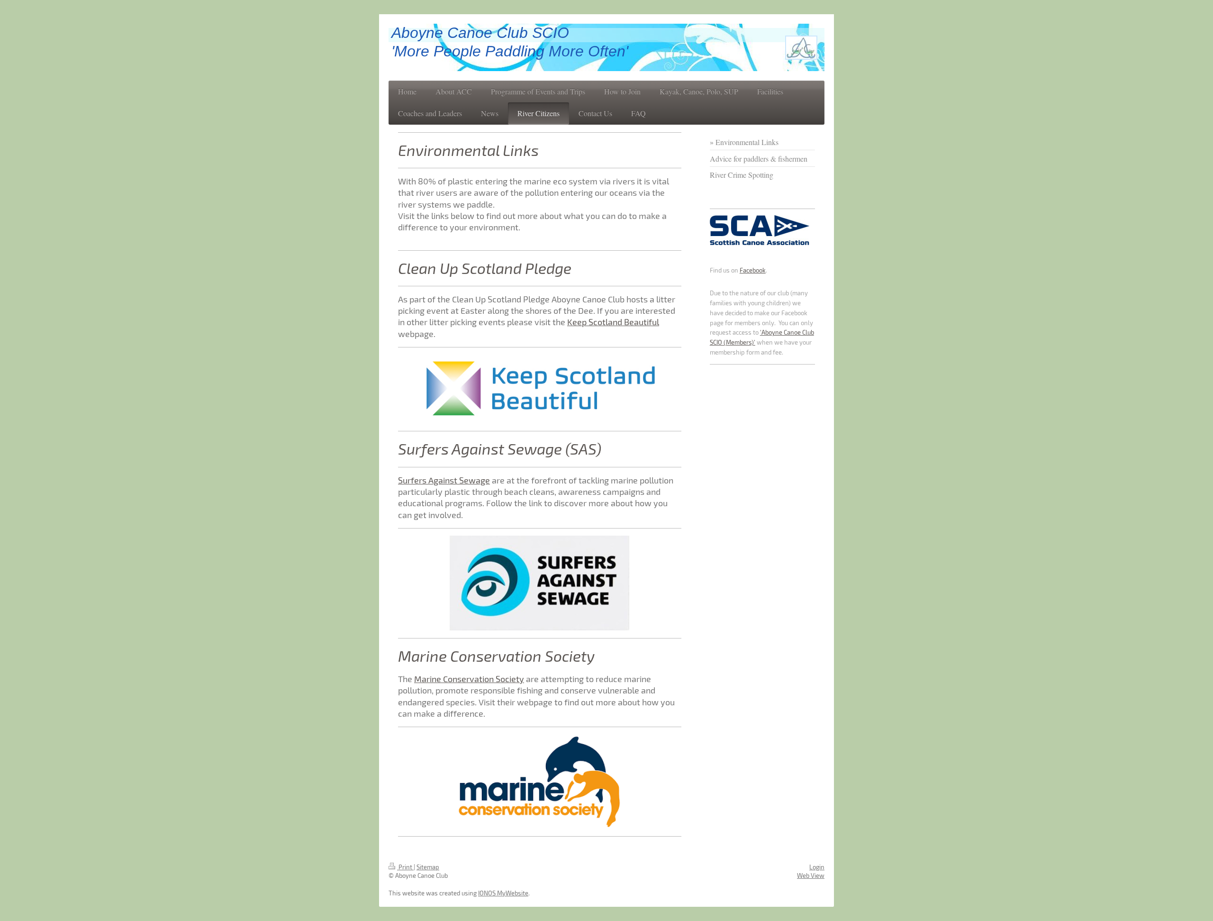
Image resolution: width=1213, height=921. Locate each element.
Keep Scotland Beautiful (613, 322)
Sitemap (427, 867)
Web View (810, 875)
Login (816, 867)
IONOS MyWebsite (503, 893)
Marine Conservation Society (469, 679)
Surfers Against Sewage (444, 480)
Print (405, 867)
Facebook (753, 270)
